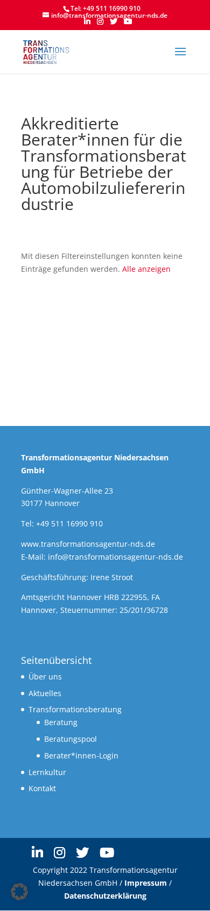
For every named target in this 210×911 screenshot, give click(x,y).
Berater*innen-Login (81, 755)
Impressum (145, 883)
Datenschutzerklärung (105, 896)
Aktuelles (45, 693)
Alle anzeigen (146, 269)
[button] (19, 891)
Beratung (61, 722)
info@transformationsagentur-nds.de (115, 557)
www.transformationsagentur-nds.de (88, 544)
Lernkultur (47, 772)
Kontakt (42, 788)
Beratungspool (70, 739)
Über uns (45, 676)
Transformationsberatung (75, 709)
